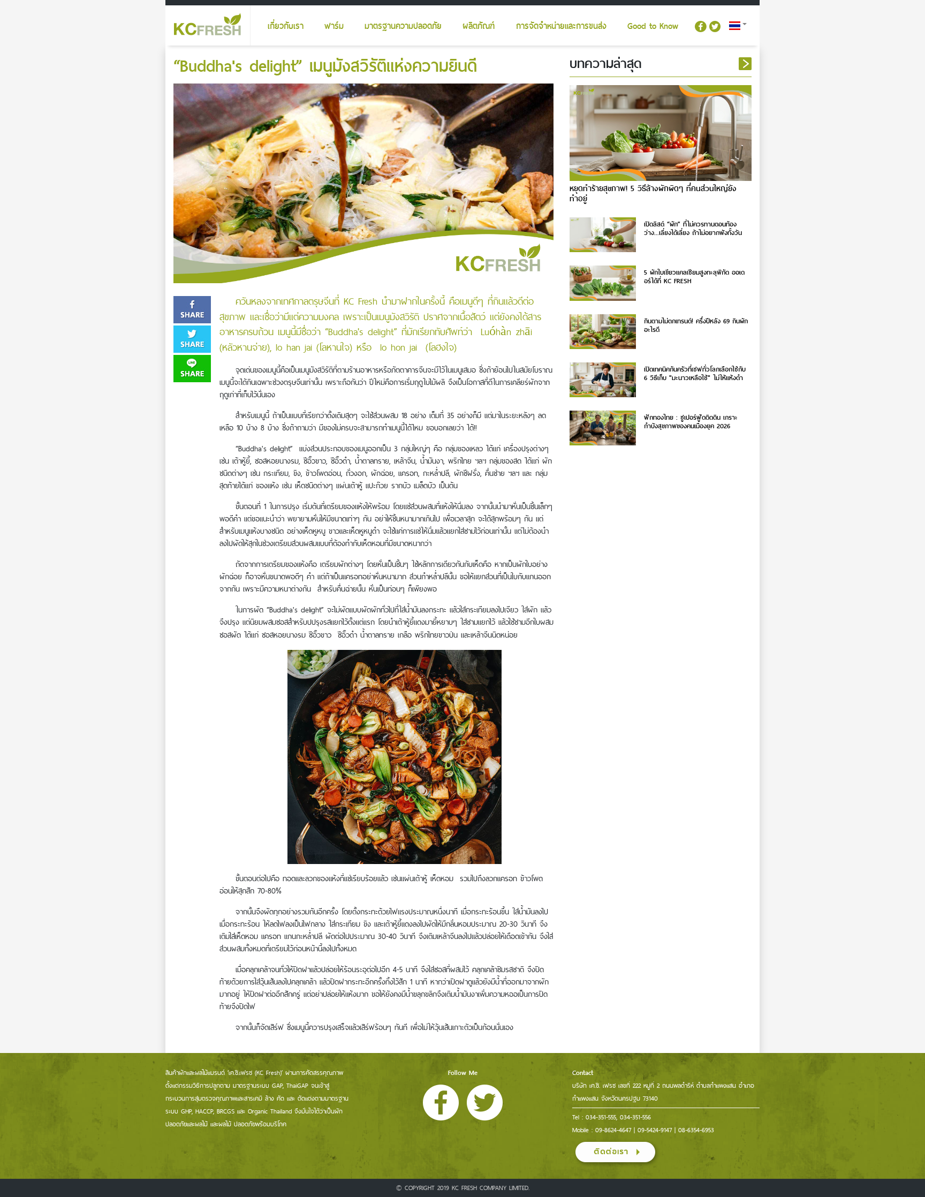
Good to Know (652, 26)
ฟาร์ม (334, 26)
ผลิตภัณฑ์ (478, 26)
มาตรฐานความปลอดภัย (403, 26)
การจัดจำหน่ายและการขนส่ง (561, 26)
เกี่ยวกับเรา (286, 26)
